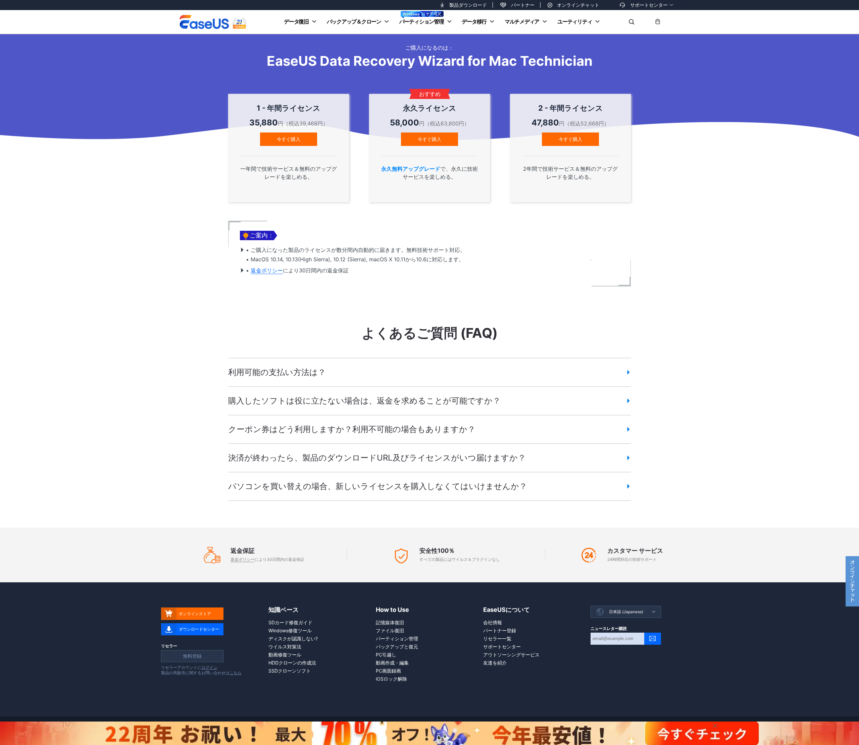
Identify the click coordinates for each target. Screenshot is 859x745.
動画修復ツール (284, 654)
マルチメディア (522, 21)
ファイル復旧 (390, 630)
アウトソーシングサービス (511, 654)
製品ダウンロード (468, 5)
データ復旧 (296, 21)
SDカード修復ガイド (290, 622)
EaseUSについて (506, 609)
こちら (236, 672)
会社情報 (492, 622)
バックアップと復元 (397, 646)
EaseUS (213, 21)
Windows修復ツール (290, 630)
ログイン (209, 667)
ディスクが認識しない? (293, 638)
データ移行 (474, 21)
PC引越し (386, 654)
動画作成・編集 (392, 663)
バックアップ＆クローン (354, 21)
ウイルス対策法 (284, 646)
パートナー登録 (499, 630)
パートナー (523, 5)
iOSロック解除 (391, 679)
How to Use (392, 609)
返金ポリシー (267, 270)
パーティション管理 (421, 21)
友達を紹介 (495, 663)
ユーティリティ (574, 21)
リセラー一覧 (497, 638)
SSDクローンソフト (289, 671)
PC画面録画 (388, 671)
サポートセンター (649, 5)
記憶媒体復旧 (390, 622)
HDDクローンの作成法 (292, 663)
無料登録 (192, 656)
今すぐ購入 (288, 139)
